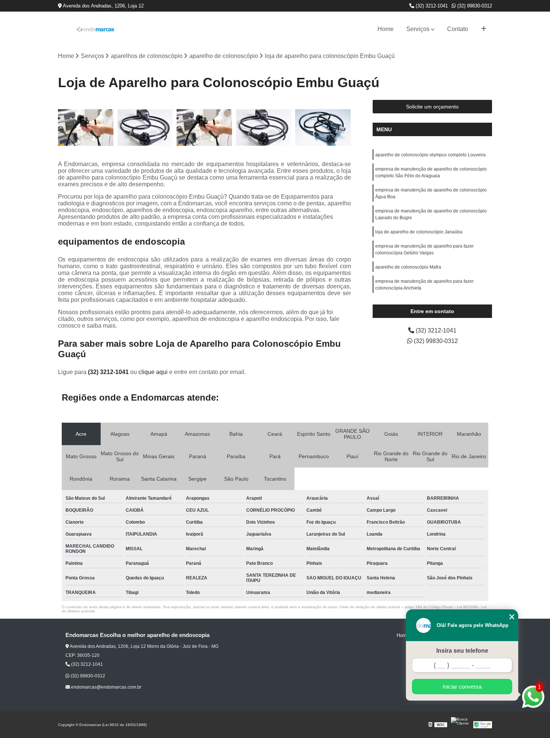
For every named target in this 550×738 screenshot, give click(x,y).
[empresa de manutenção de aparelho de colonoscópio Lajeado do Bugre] (204, 128)
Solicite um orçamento (432, 107)
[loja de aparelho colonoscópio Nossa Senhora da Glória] (323, 128)
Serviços (418, 29)
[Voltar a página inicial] (95, 29)
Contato (457, 29)
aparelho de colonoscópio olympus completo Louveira (430, 154)
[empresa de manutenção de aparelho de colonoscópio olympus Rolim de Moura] (86, 128)
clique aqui (153, 372)
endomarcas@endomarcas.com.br (105, 687)
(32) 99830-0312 (474, 6)
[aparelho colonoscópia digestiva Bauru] (264, 128)
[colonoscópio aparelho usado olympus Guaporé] (145, 128)
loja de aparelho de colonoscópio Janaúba (418, 232)
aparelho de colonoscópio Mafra (408, 267)
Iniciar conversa (462, 686)
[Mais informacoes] (483, 29)
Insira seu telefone (462, 650)
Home (386, 29)
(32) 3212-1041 (431, 6)
